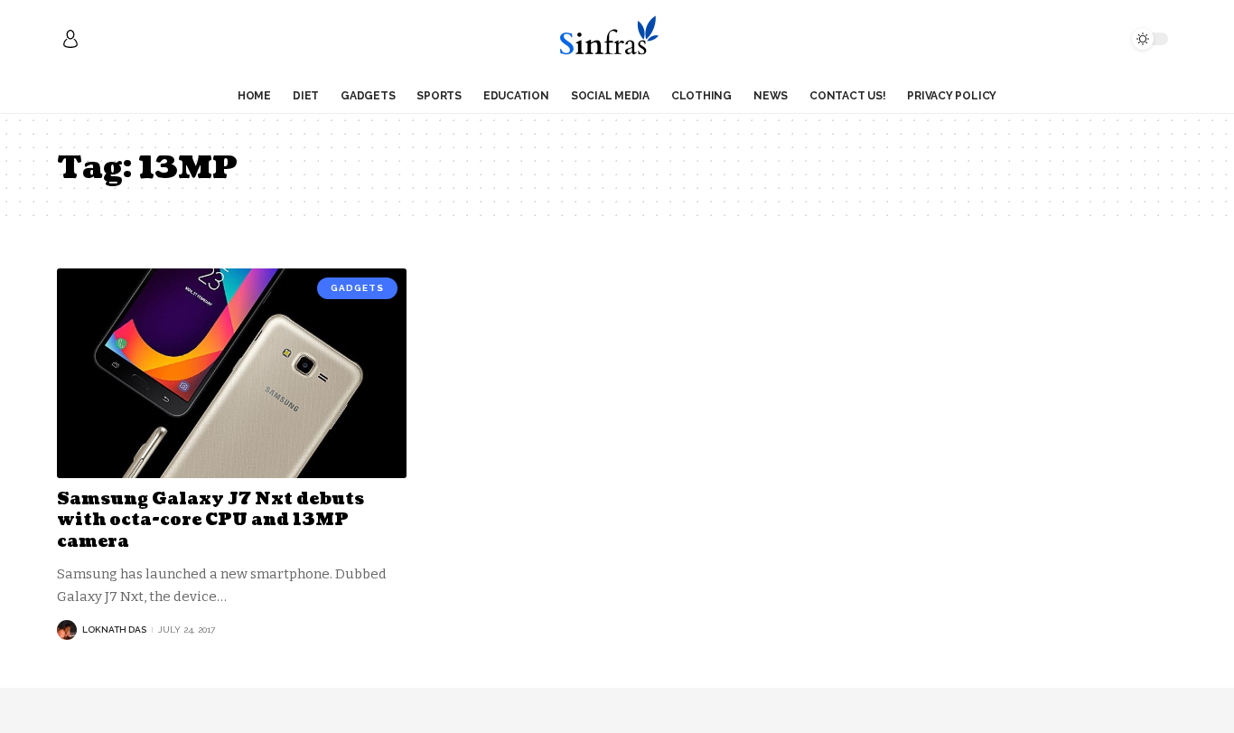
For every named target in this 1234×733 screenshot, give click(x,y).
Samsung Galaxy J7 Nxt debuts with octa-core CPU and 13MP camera (210, 520)
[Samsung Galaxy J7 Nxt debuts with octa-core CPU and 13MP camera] (232, 373)
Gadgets (357, 288)
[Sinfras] (616, 39)
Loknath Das (114, 629)
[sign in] (70, 39)
